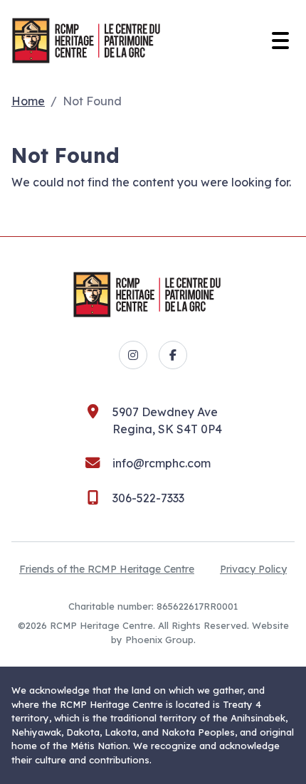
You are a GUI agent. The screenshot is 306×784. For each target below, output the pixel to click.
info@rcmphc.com (161, 463)
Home (28, 101)
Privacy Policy (253, 569)
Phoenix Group (159, 639)
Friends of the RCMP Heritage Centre (106, 569)
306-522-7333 (148, 498)
